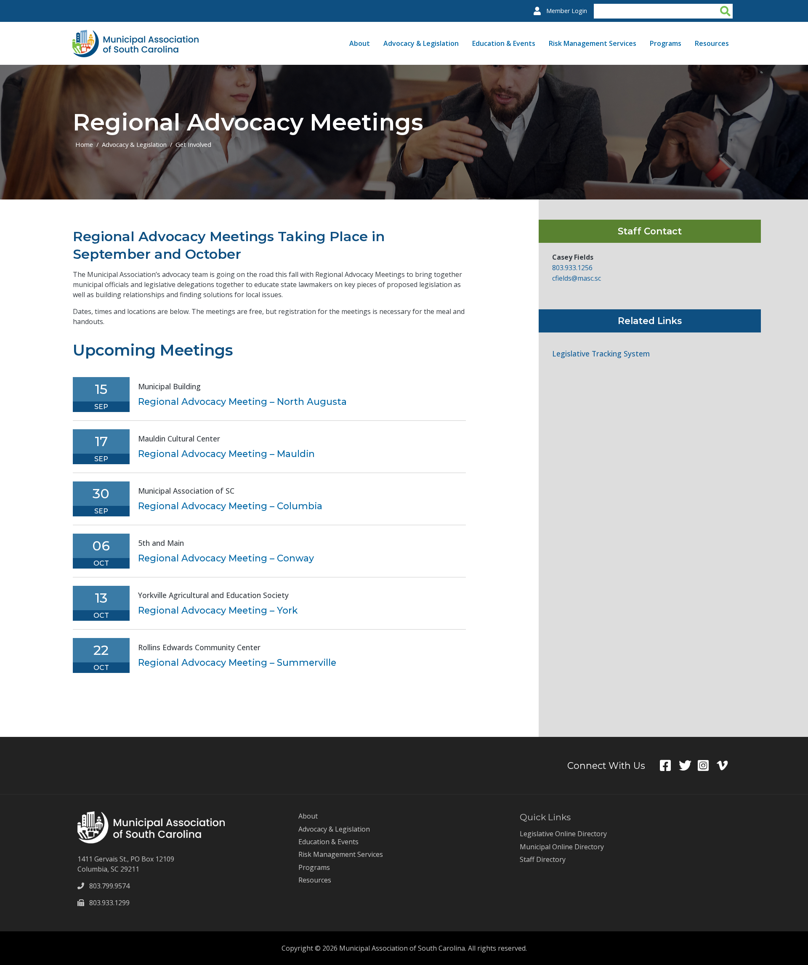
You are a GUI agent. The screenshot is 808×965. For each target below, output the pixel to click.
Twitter (688, 765)
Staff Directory (543, 859)
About (359, 43)
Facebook (669, 765)
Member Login (566, 11)
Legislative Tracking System (601, 353)
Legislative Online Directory (563, 833)
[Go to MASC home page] (135, 35)
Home (84, 144)
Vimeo (726, 765)
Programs (665, 43)
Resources (712, 43)
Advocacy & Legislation (421, 43)
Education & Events (503, 43)
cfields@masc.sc (576, 278)
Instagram (707, 765)
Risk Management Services (592, 43)
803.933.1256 (572, 267)
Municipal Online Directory (562, 846)
